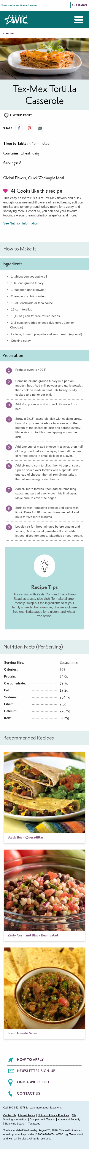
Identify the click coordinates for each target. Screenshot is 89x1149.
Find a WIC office (33, 1082)
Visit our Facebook (19, 128)
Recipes (10, 33)
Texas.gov (34, 1123)
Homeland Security (69, 1119)
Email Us (40, 128)
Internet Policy (26, 1115)
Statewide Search (15, 1123)
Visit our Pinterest (29, 128)
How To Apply (30, 1059)
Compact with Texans (42, 1119)
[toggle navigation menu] (75, 19)
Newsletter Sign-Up (36, 1071)
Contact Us (28, 1093)
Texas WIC (16, 19)
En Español (80, 5)
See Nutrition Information (20, 223)
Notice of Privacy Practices (53, 1115)
